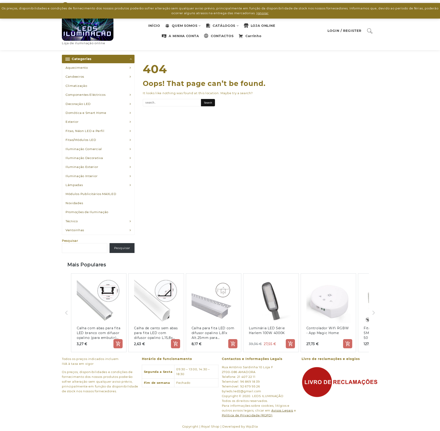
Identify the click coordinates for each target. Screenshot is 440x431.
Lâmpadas (74, 185)
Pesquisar (70, 240)
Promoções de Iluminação (87, 212)
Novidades (74, 203)
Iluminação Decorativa (84, 158)
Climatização (76, 86)
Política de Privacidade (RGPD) (247, 415)
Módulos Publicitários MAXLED (91, 194)
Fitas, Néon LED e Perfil (85, 131)
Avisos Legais (282, 410)
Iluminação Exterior (82, 167)
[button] (66, 312)
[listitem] (98, 312)
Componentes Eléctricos (85, 94)
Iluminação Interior (81, 176)
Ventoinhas (75, 230)
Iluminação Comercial (84, 149)
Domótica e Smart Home (86, 113)
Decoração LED (78, 104)
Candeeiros (75, 76)
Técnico (72, 221)
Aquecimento (77, 67)
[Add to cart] (118, 343)
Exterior (72, 122)
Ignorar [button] (262, 13)
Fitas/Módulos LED (81, 140)
